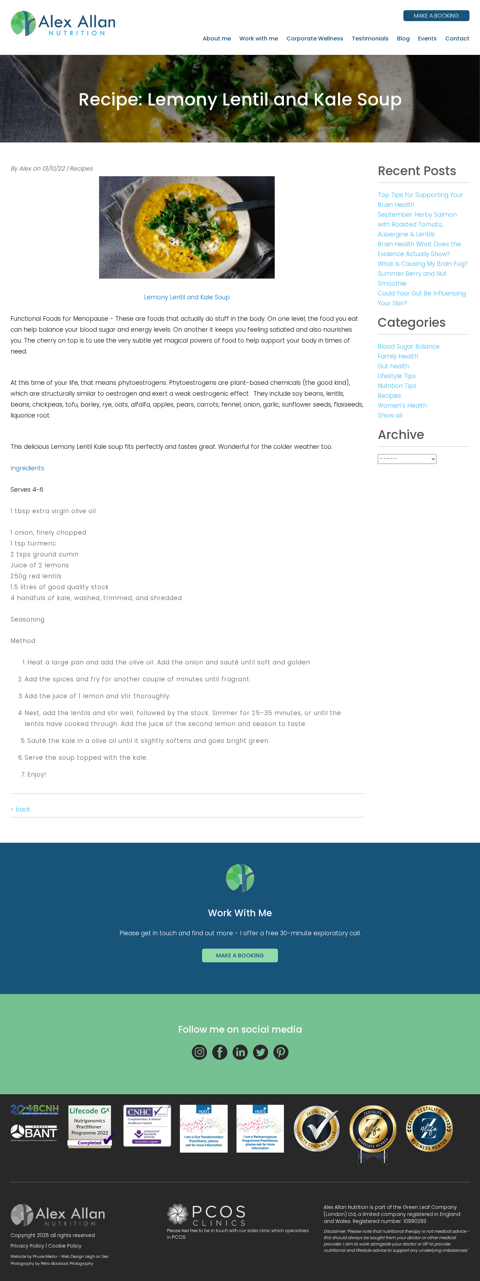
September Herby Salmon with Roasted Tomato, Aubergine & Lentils (417, 224)
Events (427, 38)
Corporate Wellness (314, 38)
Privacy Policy (27, 1245)
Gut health (393, 366)
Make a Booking (240, 955)
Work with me (258, 38)
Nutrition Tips (397, 386)
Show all (390, 415)
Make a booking (436, 16)
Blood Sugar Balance (409, 346)
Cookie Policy (65, 1245)
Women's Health (402, 405)
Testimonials (370, 38)
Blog (403, 38)
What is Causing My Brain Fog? (423, 264)
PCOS (179, 1237)
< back (20, 809)
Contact (457, 38)
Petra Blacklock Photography (67, 1263)
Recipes (389, 395)
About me (217, 38)
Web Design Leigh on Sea (85, 1256)
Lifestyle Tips (397, 376)
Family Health (398, 356)
